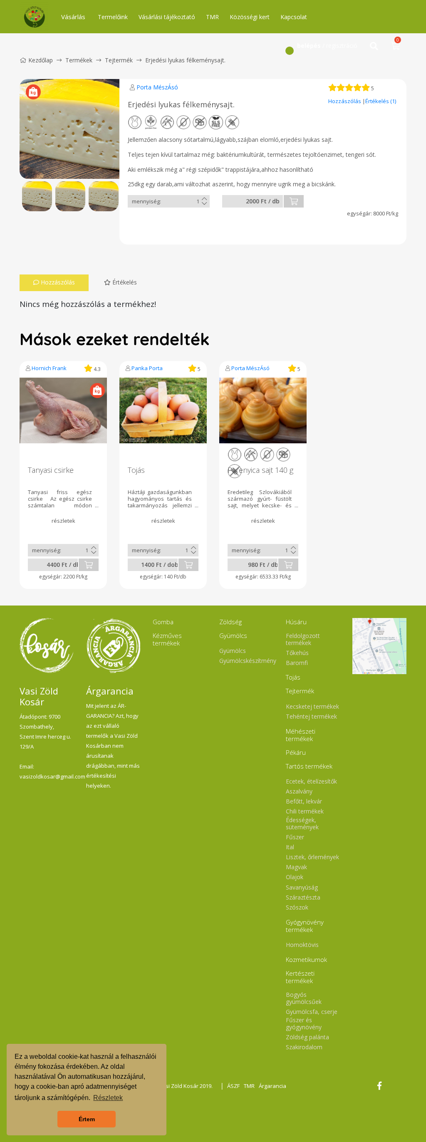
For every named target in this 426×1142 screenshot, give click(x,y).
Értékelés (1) (380, 101)
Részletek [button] (108, 1097)
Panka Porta (147, 368)
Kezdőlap (40, 60)
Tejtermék (119, 60)
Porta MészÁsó (157, 87)
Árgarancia (272, 1086)
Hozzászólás (345, 101)
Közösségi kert (250, 17)
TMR (212, 17)
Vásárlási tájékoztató (167, 17)
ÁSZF (233, 1086)
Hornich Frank (49, 368)
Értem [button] (87, 1119)
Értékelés (124, 282)
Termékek (78, 60)
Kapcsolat (293, 17)
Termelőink (113, 17)
